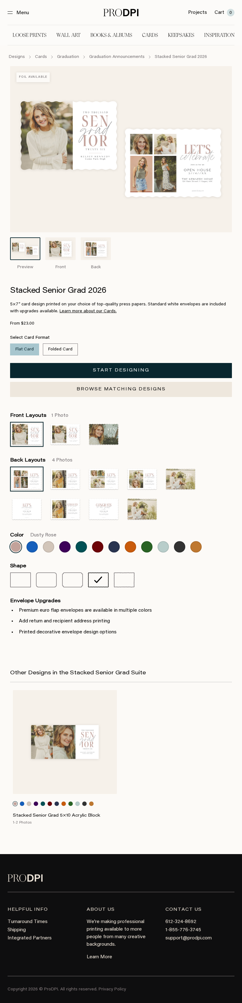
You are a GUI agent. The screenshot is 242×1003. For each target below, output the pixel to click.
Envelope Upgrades (35, 601)
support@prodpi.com (188, 938)
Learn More (99, 957)
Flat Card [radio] (24, 349)
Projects (197, 12)
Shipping (17, 929)
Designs (17, 57)
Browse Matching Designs (121, 389)
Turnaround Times (28, 921)
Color (33, 535)
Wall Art (68, 35)
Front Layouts (39, 415)
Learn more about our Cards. (88, 311)
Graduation (68, 57)
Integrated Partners (30, 938)
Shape (18, 566)
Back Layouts (41, 460)
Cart (223, 12)
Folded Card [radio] (60, 349)
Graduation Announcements (117, 57)
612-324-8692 (180, 921)
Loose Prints (29, 35)
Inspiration (219, 35)
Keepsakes (181, 35)
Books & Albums (111, 35)
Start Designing (121, 370)
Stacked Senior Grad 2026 (181, 57)
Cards (150, 35)
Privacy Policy (112, 989)
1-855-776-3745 (183, 929)
